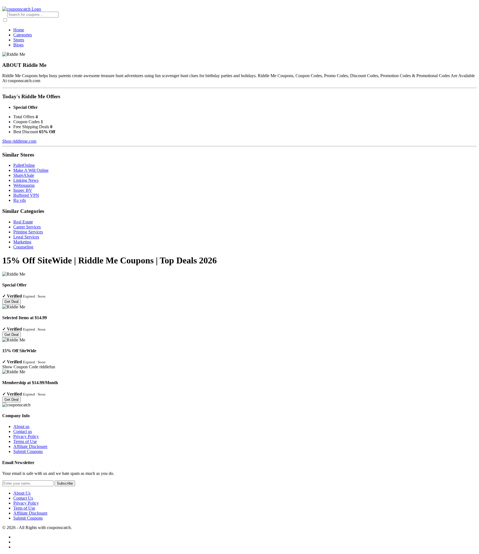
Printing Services (28, 232)
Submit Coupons (28, 451)
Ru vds (19, 200)
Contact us (22, 431)
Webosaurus (24, 185)
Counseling (23, 247)
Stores (18, 39)
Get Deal (11, 301)
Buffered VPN (26, 195)
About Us (21, 493)
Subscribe (65, 483)
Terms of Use (25, 441)
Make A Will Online (31, 170)
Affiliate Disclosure (30, 446)
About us (21, 426)
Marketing (22, 242)
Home (18, 29)
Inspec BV (22, 190)
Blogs (18, 44)
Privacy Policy (26, 436)
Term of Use (24, 508)
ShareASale (23, 175)
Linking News (26, 180)
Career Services (27, 227)
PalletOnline (24, 165)
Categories (22, 34)
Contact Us (23, 498)
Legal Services (26, 237)
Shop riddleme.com (19, 141)
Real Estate (23, 222)
